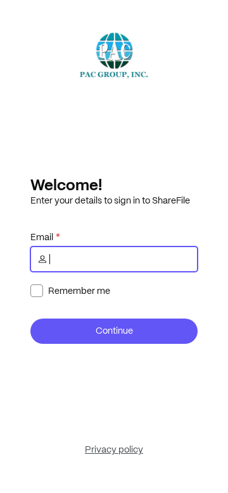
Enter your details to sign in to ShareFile (110, 200)
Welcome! (66, 184)
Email (41, 237)
